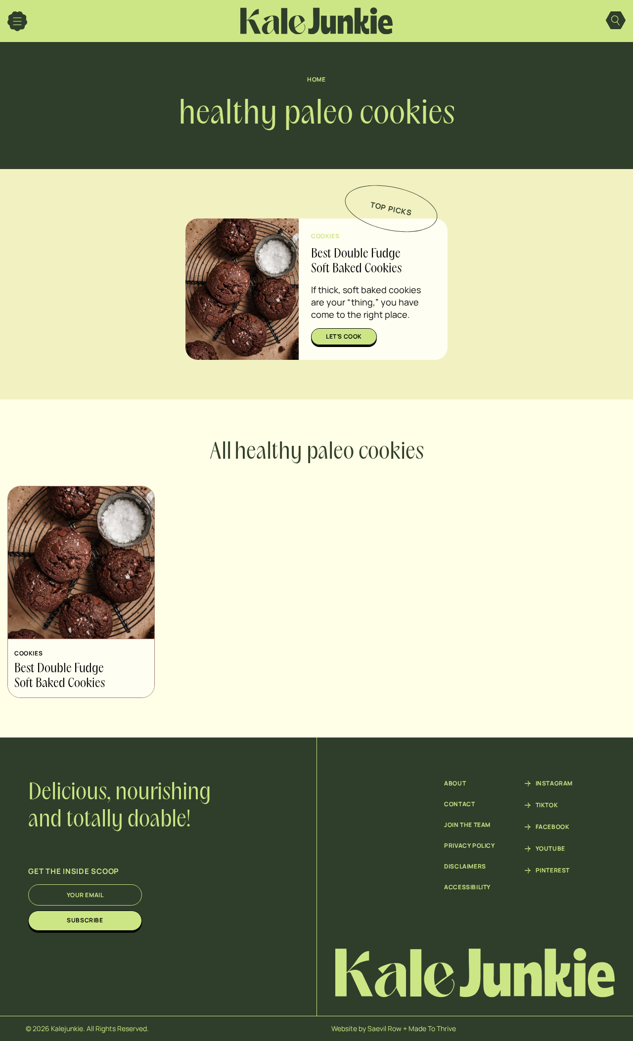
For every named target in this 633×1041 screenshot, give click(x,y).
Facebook (553, 827)
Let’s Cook (344, 336)
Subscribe (85, 920)
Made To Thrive (432, 1028)
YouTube (550, 849)
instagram (554, 783)
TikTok (547, 805)
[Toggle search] (616, 21)
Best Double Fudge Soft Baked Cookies (59, 676)
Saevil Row (384, 1028)
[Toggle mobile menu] (17, 21)
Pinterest (553, 870)
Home (316, 79)
